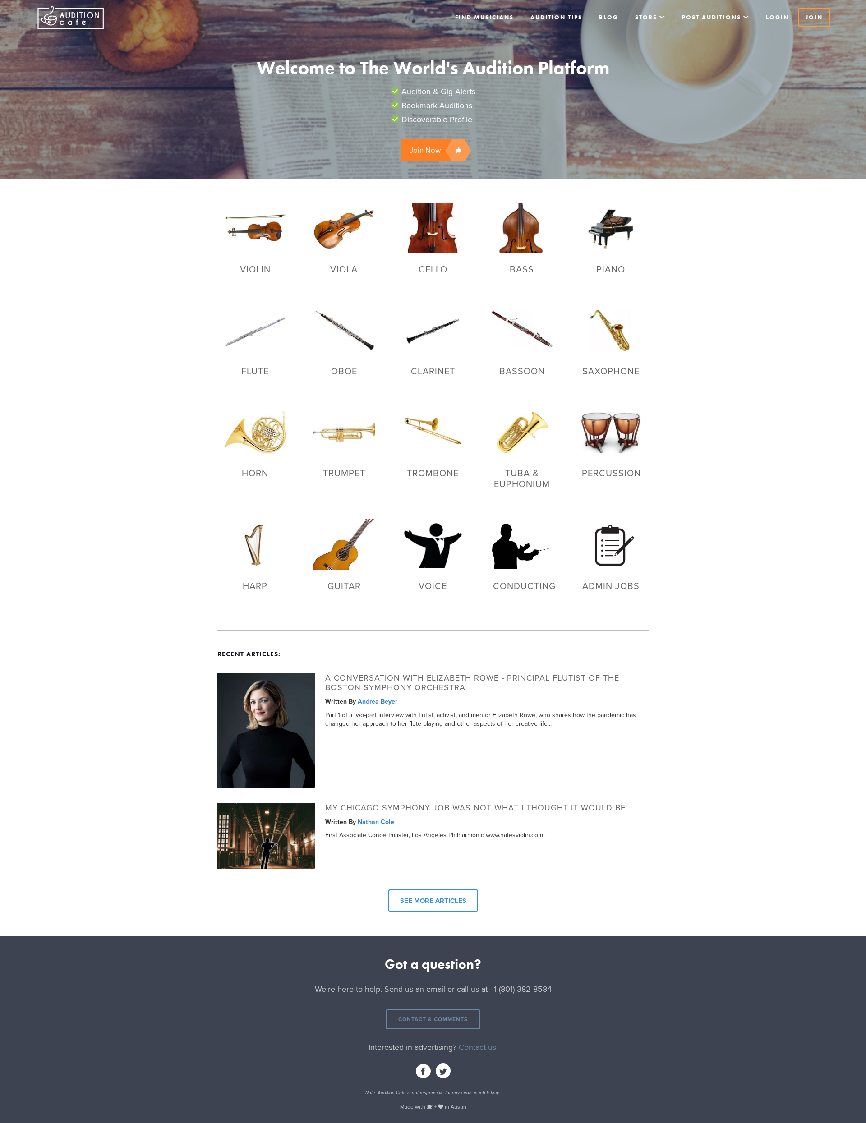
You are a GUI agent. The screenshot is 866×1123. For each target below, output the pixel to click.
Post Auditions (711, 17)
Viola (344, 269)
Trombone (433, 473)
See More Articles (433, 901)
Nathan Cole (376, 822)
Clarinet (433, 371)
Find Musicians (484, 17)
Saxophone (611, 371)
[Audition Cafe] (90, 18)
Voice (433, 586)
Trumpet (344, 473)
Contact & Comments (433, 1019)
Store (646, 17)
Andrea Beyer (377, 701)
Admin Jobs (611, 586)
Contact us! (478, 1047)
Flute (255, 371)
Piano (610, 269)
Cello (433, 269)
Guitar (344, 586)
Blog (608, 17)
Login (777, 17)
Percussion (611, 473)
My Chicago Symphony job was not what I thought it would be (475, 808)
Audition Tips (556, 17)
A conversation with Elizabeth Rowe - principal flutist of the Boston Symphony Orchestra (472, 683)
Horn (255, 473)
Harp (255, 586)
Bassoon (522, 371)
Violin (255, 269)
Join (814, 17)
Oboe (344, 371)
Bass (522, 269)
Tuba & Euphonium (522, 479)
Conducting (524, 586)
